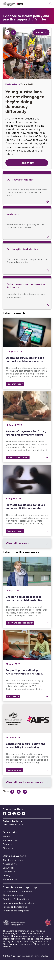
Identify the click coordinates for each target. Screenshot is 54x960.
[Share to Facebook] (13, 792)
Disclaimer (8, 872)
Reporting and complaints (16, 911)
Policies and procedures (15, 907)
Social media (9, 880)
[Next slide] (13, 32)
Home (6, 837)
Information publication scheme (19, 903)
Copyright (8, 868)
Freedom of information (15, 899)
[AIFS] (27, 4)
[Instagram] (9, 813)
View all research (17, 543)
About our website (12, 860)
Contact (7, 844)
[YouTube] (19, 813)
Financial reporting (12, 895)
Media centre (9, 840)
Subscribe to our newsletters (13, 823)
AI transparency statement (16, 891)
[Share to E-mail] (25, 792)
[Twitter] (14, 813)
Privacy (6, 876)
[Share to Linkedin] (19, 792)
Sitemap (7, 848)
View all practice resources (24, 782)
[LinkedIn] (23, 813)
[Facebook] (4, 813)
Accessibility (9, 864)
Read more (27, 162)
